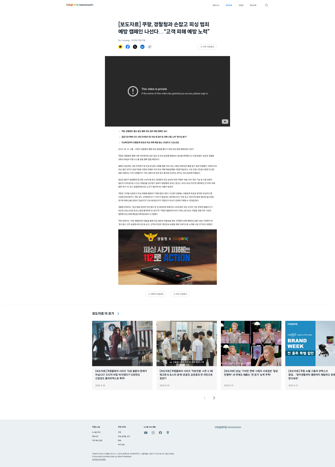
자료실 (241, 5)
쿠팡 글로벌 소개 (124, 436)
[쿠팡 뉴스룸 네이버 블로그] (168, 433)
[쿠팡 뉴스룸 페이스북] (160, 433)
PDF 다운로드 (208, 47)
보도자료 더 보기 (103, 313)
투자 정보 (121, 445)
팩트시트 (95, 436)
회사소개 (253, 5)
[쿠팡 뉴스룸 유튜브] (146, 433)
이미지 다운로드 (157, 294)
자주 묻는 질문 (97, 440)
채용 (119, 440)
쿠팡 (119, 432)
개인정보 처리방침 (99, 459)
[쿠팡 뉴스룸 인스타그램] (153, 433)
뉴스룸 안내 (96, 432)
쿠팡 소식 (216, 5)
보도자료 (229, 5)
